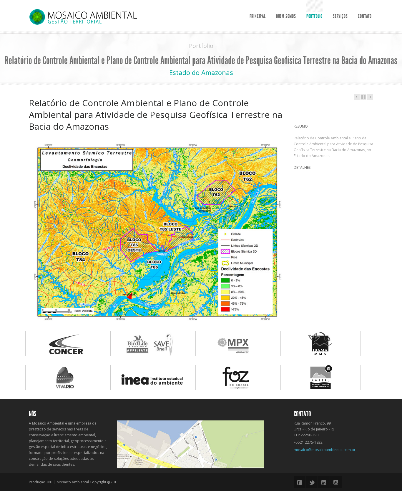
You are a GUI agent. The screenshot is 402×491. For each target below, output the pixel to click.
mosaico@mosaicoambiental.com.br (325, 449)
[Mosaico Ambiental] (83, 16)
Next (291, 230)
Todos (363, 97)
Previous (22, 230)
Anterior (370, 97)
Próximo (357, 97)
